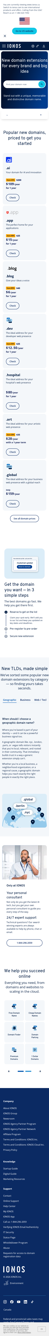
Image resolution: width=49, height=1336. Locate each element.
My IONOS (8, 1211)
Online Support (11, 1200)
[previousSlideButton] (9, 1071)
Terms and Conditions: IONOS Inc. (20, 1139)
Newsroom (9, 1118)
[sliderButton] (21, 1071)
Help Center (9, 1206)
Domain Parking (34, 1036)
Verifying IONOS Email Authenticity (21, 1227)
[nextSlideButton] (40, 1071)
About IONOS (10, 1108)
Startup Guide (10, 1168)
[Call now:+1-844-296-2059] (37, 46)
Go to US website (24, 31)
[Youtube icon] (18, 1302)
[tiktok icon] (32, 1302)
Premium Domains (14, 1058)
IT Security (8, 1232)
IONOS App (9, 1216)
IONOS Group (10, 1113)
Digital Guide (9, 1173)
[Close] (5, 36)
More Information (24, 1332)
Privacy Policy (10, 1149)
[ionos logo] (14, 46)
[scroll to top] (40, 115)
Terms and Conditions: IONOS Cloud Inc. (23, 1144)
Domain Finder (14, 1035)
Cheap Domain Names (35, 1014)
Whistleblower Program (15, 1242)
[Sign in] (44, 46)
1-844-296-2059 (24, 942)
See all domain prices (24, 518)
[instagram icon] (5, 1302)
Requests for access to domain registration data (19, 1255)
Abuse (6, 1247)
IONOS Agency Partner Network (19, 1129)
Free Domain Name (14, 1014)
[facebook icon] (12, 1302)
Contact (7, 1195)
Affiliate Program (12, 1134)
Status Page (9, 1237)
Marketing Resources (14, 1179)
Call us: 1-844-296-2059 (15, 1221)
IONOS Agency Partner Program (19, 1123)
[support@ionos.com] (33, 46)
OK (42, 1329)
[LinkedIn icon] (25, 1302)
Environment (16, 1283)
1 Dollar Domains (35, 1058)
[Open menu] (3, 46)
